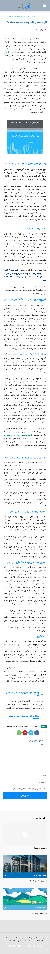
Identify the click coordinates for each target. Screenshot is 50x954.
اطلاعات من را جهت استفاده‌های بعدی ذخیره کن (27, 788)
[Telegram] (19, 946)
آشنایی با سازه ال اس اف (38, 880)
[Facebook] (36, 732)
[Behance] (39, 946)
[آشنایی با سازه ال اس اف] (25, 866)
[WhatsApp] (19, 732)
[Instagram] (29, 946)
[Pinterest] (25, 732)
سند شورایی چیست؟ (39, 913)
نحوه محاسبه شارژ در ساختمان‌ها (18, 435)
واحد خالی (9, 726)
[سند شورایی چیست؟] (25, 899)
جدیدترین (32, 16)
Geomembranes (40, 848)
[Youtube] (10, 946)
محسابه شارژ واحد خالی (21, 726)
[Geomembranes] (25, 834)
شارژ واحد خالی (35, 726)
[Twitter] (30, 732)
